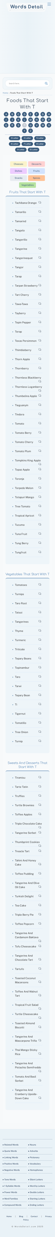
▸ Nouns (32, 1144)
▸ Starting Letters (36, 1198)
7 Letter (27, 144)
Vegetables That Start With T (28, 574)
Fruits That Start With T (27, 192)
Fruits (36, 171)
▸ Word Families (10, 1198)
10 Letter (34, 149)
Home (5, 93)
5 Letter (40, 138)
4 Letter (27, 138)
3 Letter (14, 138)
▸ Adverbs (33, 1151)
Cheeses (18, 164)
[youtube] (31, 1133)
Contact (34, 1216)
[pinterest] (38, 1133)
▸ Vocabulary (34, 1163)
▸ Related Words (10, 1144)
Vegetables (27, 185)
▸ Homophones (35, 1170)
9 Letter (20, 149)
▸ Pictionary (33, 1157)
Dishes (18, 171)
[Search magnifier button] (46, 83)
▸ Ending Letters (36, 1205)
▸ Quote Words (10, 1151)
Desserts (36, 164)
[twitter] (16, 1133)
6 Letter (14, 144)
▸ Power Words (10, 1192)
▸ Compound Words (12, 1205)
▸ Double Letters (36, 1192)
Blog (21, 1216)
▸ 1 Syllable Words (11, 1186)
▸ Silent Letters (35, 1179)
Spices (36, 178)
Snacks (18, 178)
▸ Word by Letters (36, 1186)
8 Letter (40, 144)
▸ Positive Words (10, 1163)
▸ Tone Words (9, 1179)
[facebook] (23, 1133)
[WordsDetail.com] (27, 11)
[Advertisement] (27, 44)
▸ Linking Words (10, 1157)
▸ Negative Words (11, 1170)
